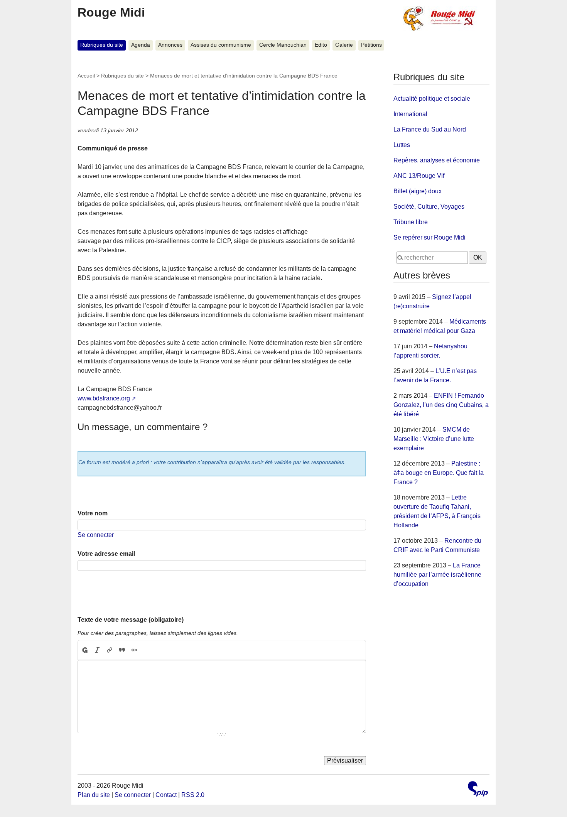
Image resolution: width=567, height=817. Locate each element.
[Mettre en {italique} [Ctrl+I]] (97, 650)
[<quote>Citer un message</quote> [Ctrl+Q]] (122, 650)
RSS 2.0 (192, 795)
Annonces (170, 45)
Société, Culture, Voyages (428, 206)
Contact (166, 795)
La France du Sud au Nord (429, 129)
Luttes (401, 145)
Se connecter (96, 535)
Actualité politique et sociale (431, 98)
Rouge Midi (111, 12)
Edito (321, 45)
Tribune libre (410, 222)
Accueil (86, 76)
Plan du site (94, 795)
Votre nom (93, 513)
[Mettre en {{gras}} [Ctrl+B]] (84, 650)
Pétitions (371, 45)
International (410, 114)
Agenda (140, 45)
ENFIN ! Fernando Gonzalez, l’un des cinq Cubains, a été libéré (441, 404)
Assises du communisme (221, 45)
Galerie (344, 45)
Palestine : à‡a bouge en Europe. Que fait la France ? (438, 472)
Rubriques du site (101, 45)
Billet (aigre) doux (417, 191)
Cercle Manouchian (283, 45)
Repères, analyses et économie (436, 160)
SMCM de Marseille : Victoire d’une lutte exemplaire (433, 438)
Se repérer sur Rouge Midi (429, 237)
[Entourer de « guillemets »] (134, 650)
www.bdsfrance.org (104, 398)
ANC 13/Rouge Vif (418, 175)
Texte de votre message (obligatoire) (131, 619)
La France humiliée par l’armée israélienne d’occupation (437, 574)
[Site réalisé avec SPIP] (477, 789)
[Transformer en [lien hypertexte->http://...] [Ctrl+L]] (109, 650)
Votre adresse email (106, 553)
